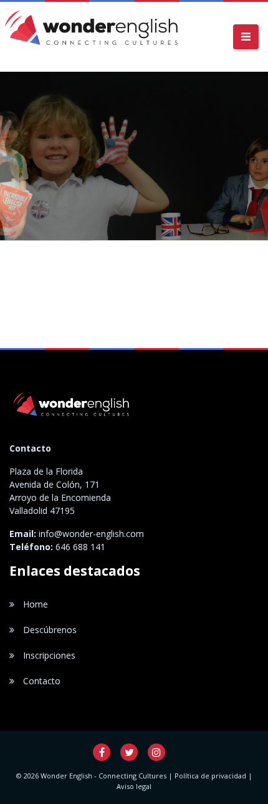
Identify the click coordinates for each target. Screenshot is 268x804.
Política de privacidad (210, 775)
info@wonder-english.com (91, 534)
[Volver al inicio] (93, 37)
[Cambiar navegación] (246, 37)
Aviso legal (134, 786)
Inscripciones (48, 655)
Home (34, 604)
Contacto (40, 681)
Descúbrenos (49, 630)
